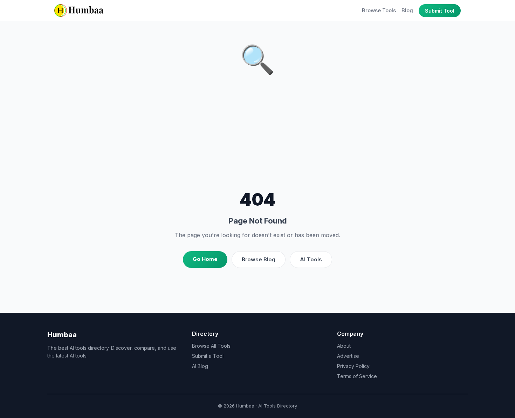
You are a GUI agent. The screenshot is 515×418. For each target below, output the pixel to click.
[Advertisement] (257, 135)
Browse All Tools (211, 346)
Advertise (348, 356)
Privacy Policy (353, 366)
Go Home (205, 259)
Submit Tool (439, 11)
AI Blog (200, 366)
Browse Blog (258, 259)
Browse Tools (379, 10)
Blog (407, 10)
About (344, 346)
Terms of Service (357, 376)
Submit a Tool (208, 356)
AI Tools (311, 259)
